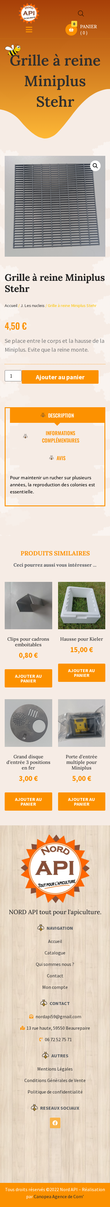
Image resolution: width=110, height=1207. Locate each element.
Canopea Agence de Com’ (59, 1196)
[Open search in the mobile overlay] (81, 13)
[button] (95, 166)
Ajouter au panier (60, 377)
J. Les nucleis (33, 305)
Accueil (11, 305)
